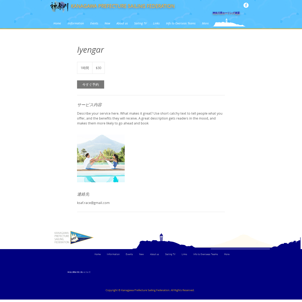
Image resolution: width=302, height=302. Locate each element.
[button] (94, 23)
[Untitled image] (101, 158)
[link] (90, 84)
